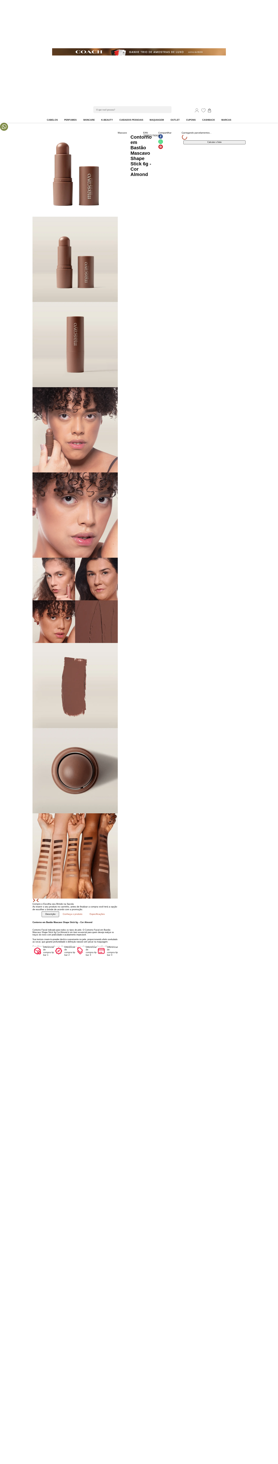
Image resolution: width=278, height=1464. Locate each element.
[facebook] (160, 136)
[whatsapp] (160, 141)
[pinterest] (160, 147)
